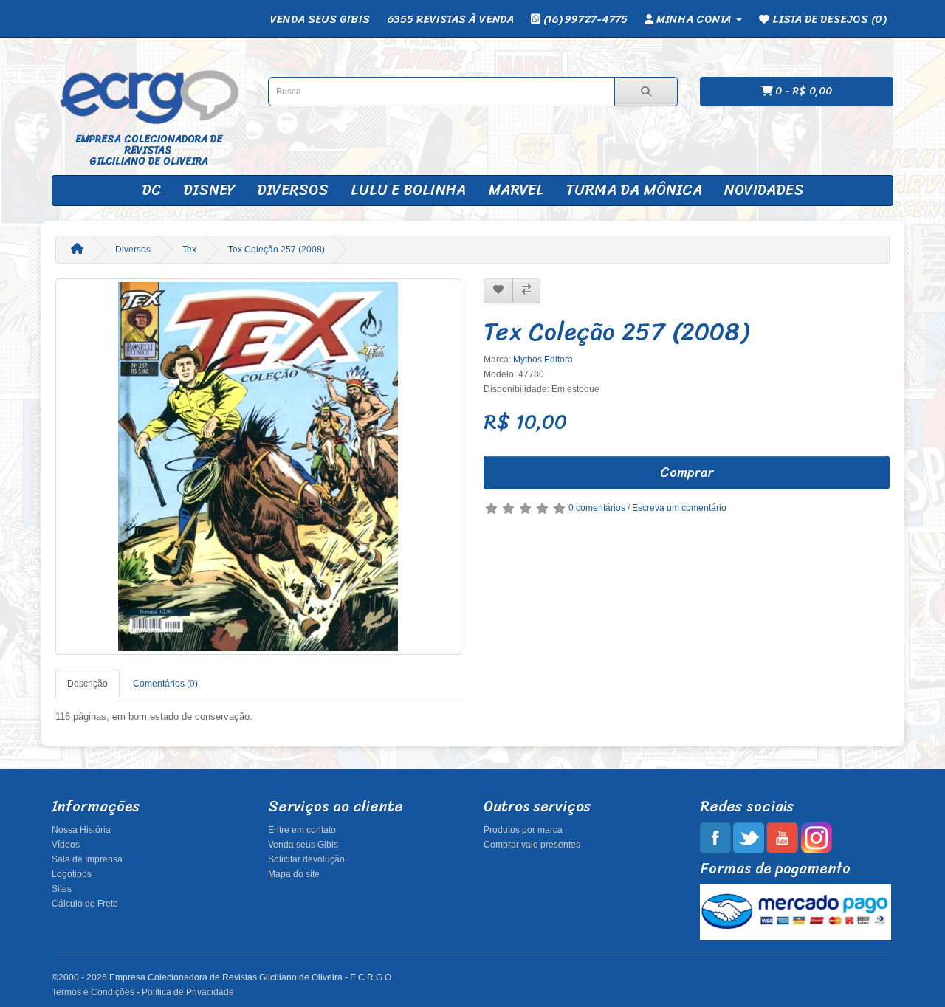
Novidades (764, 190)
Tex (189, 249)
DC (151, 190)
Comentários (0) (165, 683)
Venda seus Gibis (303, 844)
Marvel (516, 190)
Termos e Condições (93, 992)
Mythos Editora (543, 359)
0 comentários (596, 508)
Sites (62, 889)
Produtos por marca (523, 830)
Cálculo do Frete (85, 903)
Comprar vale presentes (532, 844)
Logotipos (72, 874)
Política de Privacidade (188, 992)
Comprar (686, 472)
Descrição (87, 683)
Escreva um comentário (679, 508)
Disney (209, 190)
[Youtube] (782, 837)
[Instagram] (816, 837)
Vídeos (66, 844)
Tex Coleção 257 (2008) (276, 249)
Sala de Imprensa (87, 859)
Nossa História (81, 830)
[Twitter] (748, 837)
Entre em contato (302, 830)
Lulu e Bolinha (408, 190)
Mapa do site (294, 874)
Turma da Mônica (634, 190)
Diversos (293, 190)
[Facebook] (715, 837)
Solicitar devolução (306, 859)
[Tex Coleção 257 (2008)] (258, 466)
